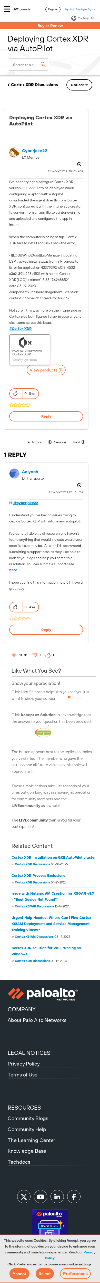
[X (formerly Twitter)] (24, 1196)
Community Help (27, 1129)
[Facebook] (74, 1196)
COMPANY (22, 1009)
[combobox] (28, 64)
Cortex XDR (22, 329)
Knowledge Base (27, 1151)
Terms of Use (22, 1074)
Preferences (75, 1273)
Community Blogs (28, 1118)
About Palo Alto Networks (37, 1020)
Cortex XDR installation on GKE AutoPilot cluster (54, 857)
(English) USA (86, 18)
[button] (19, 1273)
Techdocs (19, 1162)
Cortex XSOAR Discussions (34, 906)
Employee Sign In (86, 9)
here (13, 570)
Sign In (68, 9)
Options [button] (77, 85)
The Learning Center (31, 1140)
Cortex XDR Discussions (34, 84)
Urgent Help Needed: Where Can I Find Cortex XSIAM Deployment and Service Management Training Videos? (51, 924)
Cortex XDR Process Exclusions (38, 876)
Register (53, 9)
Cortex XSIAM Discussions (34, 937)
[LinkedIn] (57, 1196)
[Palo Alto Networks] (50, 994)
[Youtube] (40, 1196)
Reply (46, 416)
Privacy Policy (24, 1064)
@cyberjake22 (25, 503)
